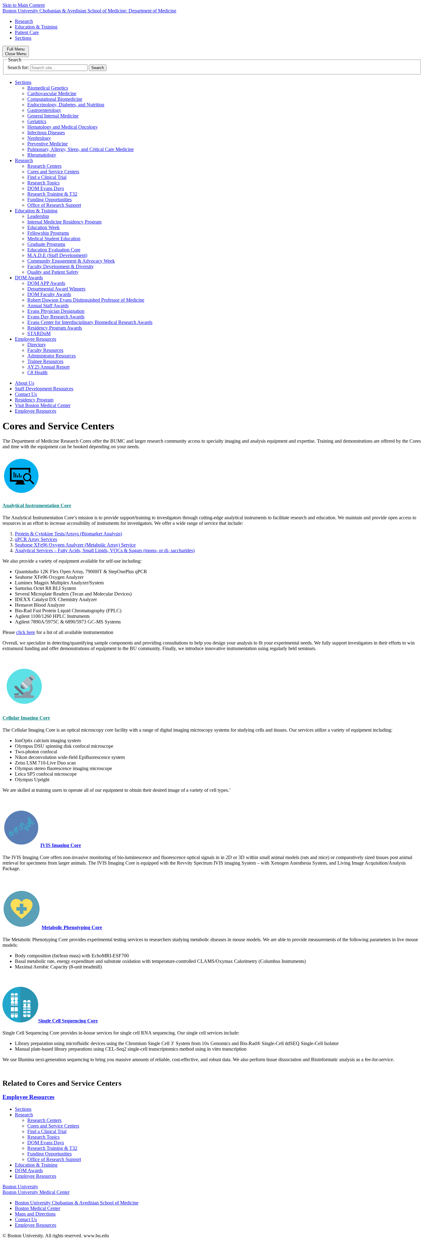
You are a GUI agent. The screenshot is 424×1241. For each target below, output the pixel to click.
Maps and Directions (35, 1214)
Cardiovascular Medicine (51, 93)
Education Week (43, 227)
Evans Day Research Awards (55, 316)
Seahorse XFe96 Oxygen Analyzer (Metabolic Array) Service (75, 544)
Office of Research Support (54, 205)
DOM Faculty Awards (49, 294)
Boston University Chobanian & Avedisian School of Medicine (76, 1202)
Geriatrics (36, 121)
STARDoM (39, 333)
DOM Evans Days (45, 188)
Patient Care (27, 32)
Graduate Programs (46, 244)
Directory (36, 344)
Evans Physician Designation (55, 311)
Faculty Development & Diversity (60, 266)
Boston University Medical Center (36, 1192)
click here (25, 632)
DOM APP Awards (46, 283)
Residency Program (34, 399)
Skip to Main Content (23, 5)
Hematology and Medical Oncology (62, 127)
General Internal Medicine (53, 115)
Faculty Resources (45, 350)
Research (24, 21)
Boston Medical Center (37, 1208)
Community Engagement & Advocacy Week (71, 261)
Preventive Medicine (47, 143)
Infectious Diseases (46, 132)
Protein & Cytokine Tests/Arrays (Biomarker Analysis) (68, 533)
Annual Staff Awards (48, 305)
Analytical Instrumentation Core (36, 505)
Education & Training (36, 26)
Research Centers (44, 166)
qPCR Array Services (36, 539)
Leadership (38, 216)
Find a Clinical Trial (46, 177)
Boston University (20, 1186)
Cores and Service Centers (53, 171)
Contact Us (26, 394)
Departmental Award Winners (56, 288)
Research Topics (43, 182)
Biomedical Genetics (47, 88)
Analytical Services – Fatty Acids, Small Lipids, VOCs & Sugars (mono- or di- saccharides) (105, 550)
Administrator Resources (51, 355)
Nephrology (39, 138)
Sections (23, 38)
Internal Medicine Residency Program (64, 221)
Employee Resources (35, 339)
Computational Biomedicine (54, 99)
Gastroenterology (44, 110)
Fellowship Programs (48, 233)
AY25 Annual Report (48, 367)
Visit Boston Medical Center (42, 405)
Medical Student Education (53, 238)
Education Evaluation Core (53, 249)
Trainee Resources (45, 361)
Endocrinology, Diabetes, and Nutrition (65, 104)
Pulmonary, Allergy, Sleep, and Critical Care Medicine (80, 149)
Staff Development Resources (44, 388)
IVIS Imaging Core (60, 845)
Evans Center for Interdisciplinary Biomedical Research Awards (89, 322)
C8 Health (37, 372)
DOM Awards (29, 277)
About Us (24, 383)
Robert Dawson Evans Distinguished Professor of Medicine (85, 300)
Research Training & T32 (52, 194)
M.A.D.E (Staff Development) (57, 255)
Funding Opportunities (49, 199)
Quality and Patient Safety (53, 272)
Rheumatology (41, 154)
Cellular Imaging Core (26, 717)
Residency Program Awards (54, 327)
